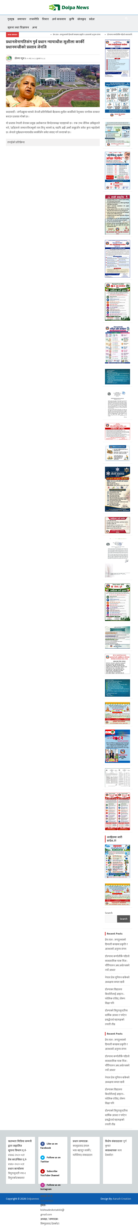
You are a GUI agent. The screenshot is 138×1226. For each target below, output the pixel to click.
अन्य (34, 27)
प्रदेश (92, 19)
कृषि (71, 19)
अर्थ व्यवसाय (59, 19)
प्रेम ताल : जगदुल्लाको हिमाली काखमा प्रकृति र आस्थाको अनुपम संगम (49, 34)
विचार (45, 19)
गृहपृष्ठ (11, 19)
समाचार (21, 19)
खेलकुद (81, 19)
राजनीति (34, 19)
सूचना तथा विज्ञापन (18, 27)
